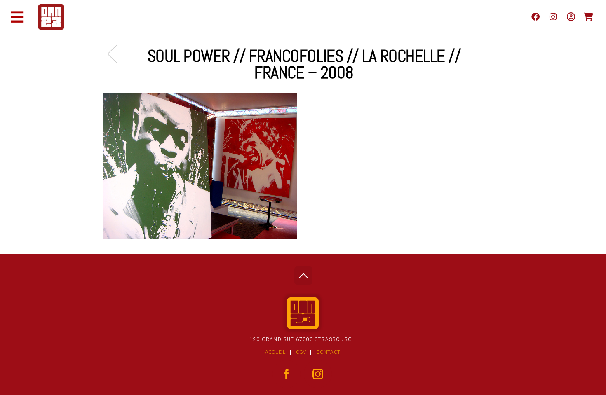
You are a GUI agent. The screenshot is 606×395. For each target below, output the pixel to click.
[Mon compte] (571, 16)
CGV (301, 352)
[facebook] (535, 16)
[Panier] (588, 16)
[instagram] (553, 16)
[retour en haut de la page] (303, 273)
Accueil (275, 352)
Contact (328, 352)
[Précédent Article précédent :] (116, 53)
